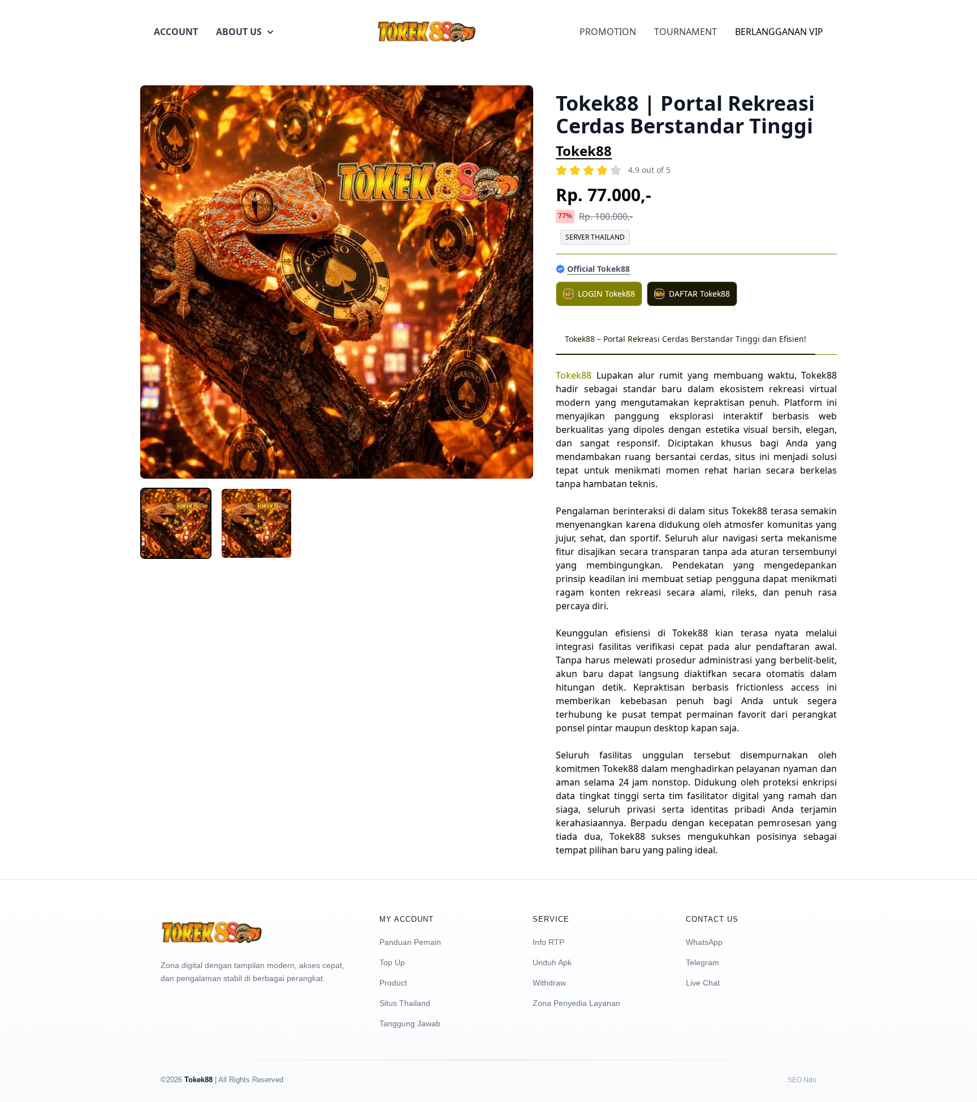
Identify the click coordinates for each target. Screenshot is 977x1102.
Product (393, 982)
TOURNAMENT (685, 31)
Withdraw (549, 982)
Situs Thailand (404, 1003)
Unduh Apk (552, 962)
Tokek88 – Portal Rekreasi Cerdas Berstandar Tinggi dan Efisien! (685, 338)
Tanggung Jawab (409, 1023)
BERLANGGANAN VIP (779, 31)
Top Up (392, 962)
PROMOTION (608, 31)
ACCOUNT (176, 31)
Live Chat (703, 982)
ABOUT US (239, 31)
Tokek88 (584, 150)
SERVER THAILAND (595, 237)
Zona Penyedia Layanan (576, 1003)
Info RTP (548, 942)
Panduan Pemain (410, 942)
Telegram (702, 962)
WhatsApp (704, 942)
